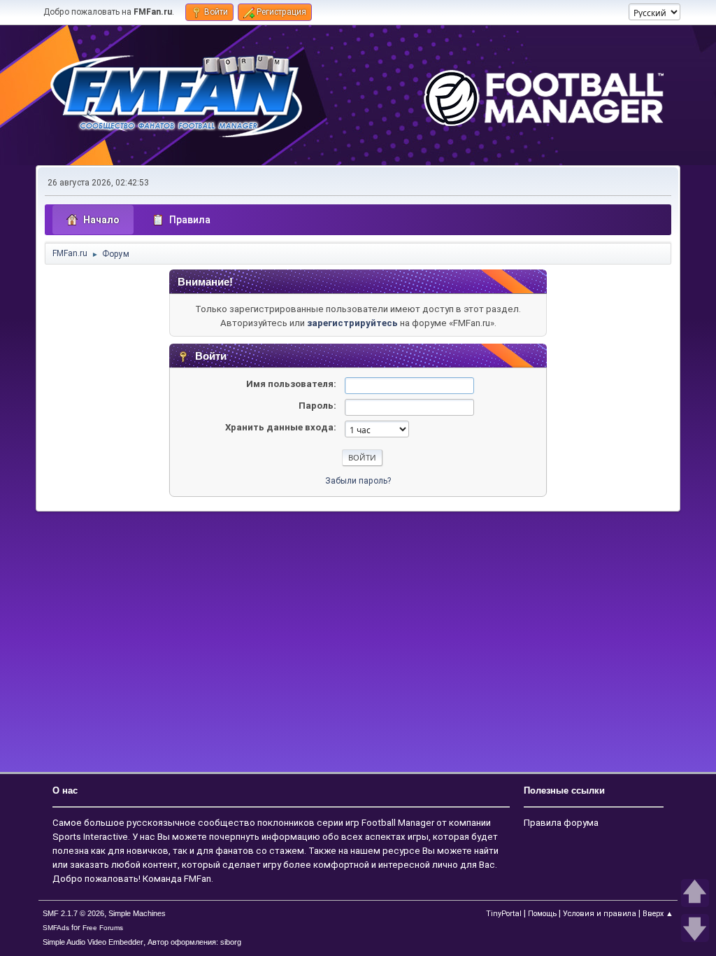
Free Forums (103, 928)
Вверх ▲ (658, 913)
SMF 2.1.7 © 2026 (73, 913)
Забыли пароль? (358, 481)
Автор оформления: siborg (194, 942)
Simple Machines (137, 913)
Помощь (542, 913)
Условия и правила (599, 913)
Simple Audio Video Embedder (93, 942)
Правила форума (561, 822)
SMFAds (56, 928)
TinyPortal (504, 913)
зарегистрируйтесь (352, 323)
